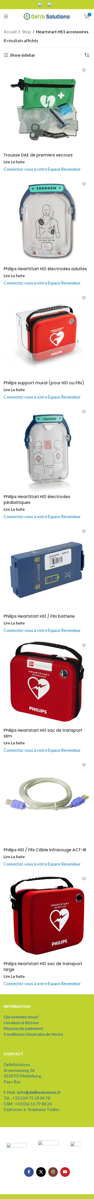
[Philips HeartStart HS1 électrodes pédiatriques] (47, 448)
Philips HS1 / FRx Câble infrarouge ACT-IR (45, 850)
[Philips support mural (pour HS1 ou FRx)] (47, 334)
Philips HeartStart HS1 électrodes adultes (45, 269)
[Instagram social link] (53, 1172)
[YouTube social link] (65, 1172)
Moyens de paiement (23, 1028)
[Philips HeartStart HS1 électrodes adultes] (47, 220)
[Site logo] (47, 15)
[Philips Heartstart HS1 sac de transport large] (47, 915)
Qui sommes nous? (21, 1016)
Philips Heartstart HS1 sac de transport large (43, 966)
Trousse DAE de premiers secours (38, 155)
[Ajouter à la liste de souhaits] (84, 70)
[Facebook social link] (29, 1172)
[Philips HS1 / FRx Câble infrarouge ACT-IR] (47, 801)
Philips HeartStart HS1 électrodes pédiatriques (37, 499)
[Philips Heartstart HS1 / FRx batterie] (47, 568)
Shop (26, 31)
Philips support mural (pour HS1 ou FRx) (44, 383)
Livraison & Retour (21, 1022)
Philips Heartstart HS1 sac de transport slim (43, 733)
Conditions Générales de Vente (33, 1034)
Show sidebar (22, 55)
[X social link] (41, 1172)
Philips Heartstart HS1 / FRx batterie (39, 616)
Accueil (10, 31)
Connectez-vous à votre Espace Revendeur (42, 169)
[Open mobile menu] (6, 16)
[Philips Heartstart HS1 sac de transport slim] (47, 682)
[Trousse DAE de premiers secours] (47, 106)
